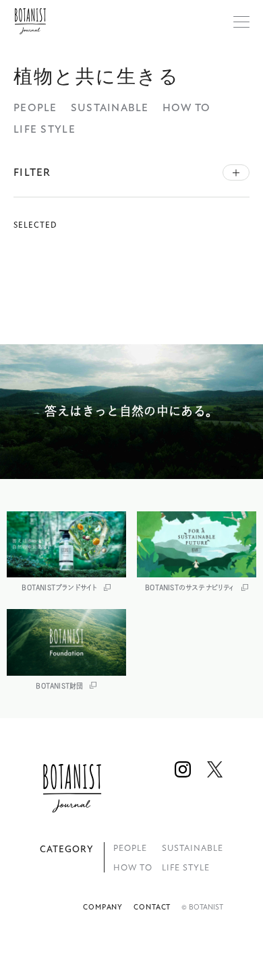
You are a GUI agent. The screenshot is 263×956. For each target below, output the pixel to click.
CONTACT (152, 907)
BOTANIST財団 (59, 685)
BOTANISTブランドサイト (59, 587)
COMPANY (103, 907)
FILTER (32, 172)
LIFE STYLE (44, 129)
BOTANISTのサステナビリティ (189, 587)
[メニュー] (241, 21)
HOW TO (187, 108)
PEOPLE (35, 108)
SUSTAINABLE (110, 108)
